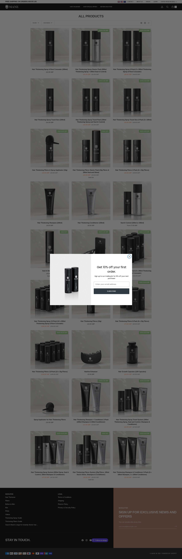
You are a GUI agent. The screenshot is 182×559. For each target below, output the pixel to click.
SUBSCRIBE (111, 291)
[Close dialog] (129, 256)
